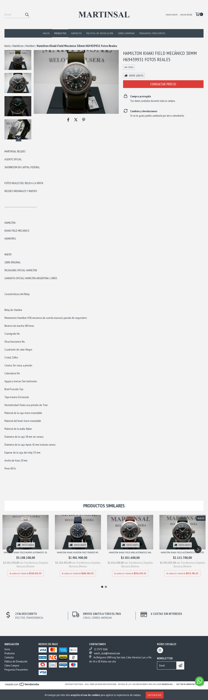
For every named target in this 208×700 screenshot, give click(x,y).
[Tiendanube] (22, 685)
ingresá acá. (167, 684)
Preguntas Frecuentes (152, 33)
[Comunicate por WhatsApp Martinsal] (199, 681)
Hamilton (18, 46)
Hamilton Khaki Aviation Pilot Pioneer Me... (78, 552)
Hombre (30, 46)
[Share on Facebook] (68, 120)
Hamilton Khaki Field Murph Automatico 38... (25, 552)
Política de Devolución (99, 33)
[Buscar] (27, 14)
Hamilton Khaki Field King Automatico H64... (130, 552)
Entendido (154, 695)
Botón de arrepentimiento (190, 684)
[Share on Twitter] (76, 120)
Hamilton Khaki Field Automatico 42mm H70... (182, 552)
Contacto (76, 33)
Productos (60, 33)
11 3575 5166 (100, 649)
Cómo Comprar (126, 33)
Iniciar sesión (186, 14)
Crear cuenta (172, 14)
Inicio (46, 33)
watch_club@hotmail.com (107, 653)
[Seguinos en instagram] (160, 650)
